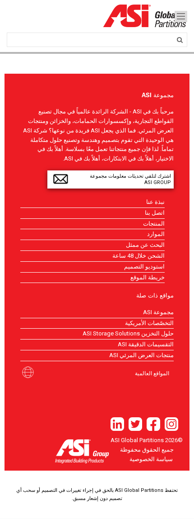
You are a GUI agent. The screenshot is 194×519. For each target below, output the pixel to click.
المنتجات (154, 223)
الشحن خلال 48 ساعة (138, 255)
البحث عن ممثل (145, 244)
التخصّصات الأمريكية (149, 323)
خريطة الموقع (147, 277)
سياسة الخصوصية (151, 459)
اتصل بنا (155, 212)
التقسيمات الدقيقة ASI (146, 344)
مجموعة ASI (158, 312)
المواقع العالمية (152, 373)
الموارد (156, 234)
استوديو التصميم (144, 266)
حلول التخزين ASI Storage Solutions (128, 333)
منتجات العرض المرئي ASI (141, 355)
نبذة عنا (155, 201)
